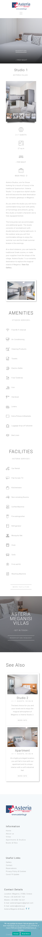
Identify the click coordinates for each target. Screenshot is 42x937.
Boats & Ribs (12, 843)
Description (21, 51)
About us (10, 834)
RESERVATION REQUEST (21, 638)
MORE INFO (22, 720)
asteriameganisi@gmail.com (21, 903)
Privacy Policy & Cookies (16, 871)
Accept (16, 934)
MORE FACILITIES (21, 587)
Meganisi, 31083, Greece (22, 894)
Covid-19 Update (12, 874)
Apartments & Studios (16, 840)
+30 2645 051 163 (17, 897)
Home (8, 831)
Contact (9, 865)
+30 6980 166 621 (18, 900)
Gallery (9, 862)
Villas (8, 837)
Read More (26, 934)
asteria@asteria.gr (17, 906)
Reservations (11, 868)
